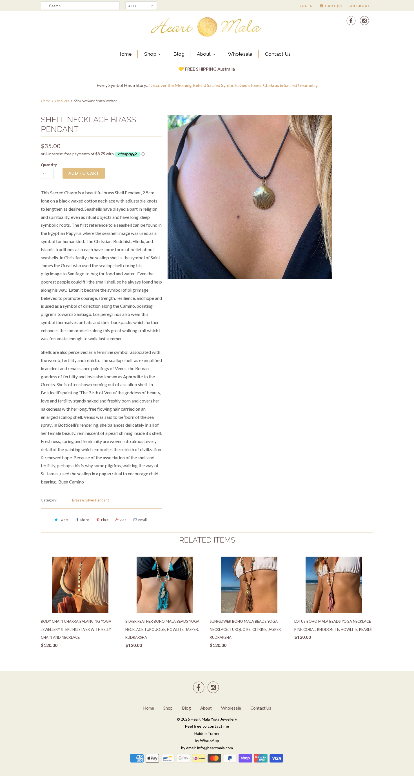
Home (124, 54)
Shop (150, 54)
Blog (178, 54)
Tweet (63, 520)
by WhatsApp (207, 740)
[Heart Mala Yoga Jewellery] (207, 27)
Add (123, 520)
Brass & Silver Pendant (90, 500)
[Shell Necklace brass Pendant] (250, 197)
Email (142, 520)
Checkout (359, 6)
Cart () (333, 6)
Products (61, 101)
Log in (306, 6)
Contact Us (278, 54)
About (204, 54)
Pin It (104, 520)
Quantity (49, 165)
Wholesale (240, 54)
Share (84, 520)
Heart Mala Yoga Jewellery (214, 719)
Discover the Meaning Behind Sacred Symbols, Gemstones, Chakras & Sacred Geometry (233, 85)
